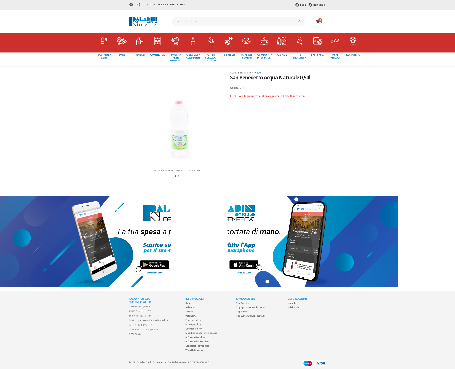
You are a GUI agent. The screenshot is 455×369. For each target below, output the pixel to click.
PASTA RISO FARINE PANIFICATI (175, 58)
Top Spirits (242, 303)
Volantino (191, 315)
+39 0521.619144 (175, 4)
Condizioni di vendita (197, 345)
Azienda (190, 307)
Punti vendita (193, 320)
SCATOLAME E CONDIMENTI (193, 56)
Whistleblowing (194, 350)
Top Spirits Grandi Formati (251, 307)
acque (257, 72)
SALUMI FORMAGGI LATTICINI (210, 58)
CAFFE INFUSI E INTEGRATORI (264, 56)
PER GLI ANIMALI (335, 56)
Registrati (319, 4)
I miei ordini (293, 307)
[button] (175, 176)
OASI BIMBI (281, 55)
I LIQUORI (140, 55)
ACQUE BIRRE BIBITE (104, 56)
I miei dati (292, 303)
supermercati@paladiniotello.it (151, 320)
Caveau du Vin (157, 55)
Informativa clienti (196, 337)
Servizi (189, 311)
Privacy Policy (193, 324)
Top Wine (241, 311)
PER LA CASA (317, 55)
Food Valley (353, 55)
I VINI (122, 55)
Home (188, 303)
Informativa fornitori (197, 341)
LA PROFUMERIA (299, 56)
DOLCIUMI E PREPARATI (246, 56)
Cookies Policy (193, 328)
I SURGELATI (229, 55)
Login (303, 4)
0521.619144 (146, 315)
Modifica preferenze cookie (201, 332)
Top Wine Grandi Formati (250, 315)
